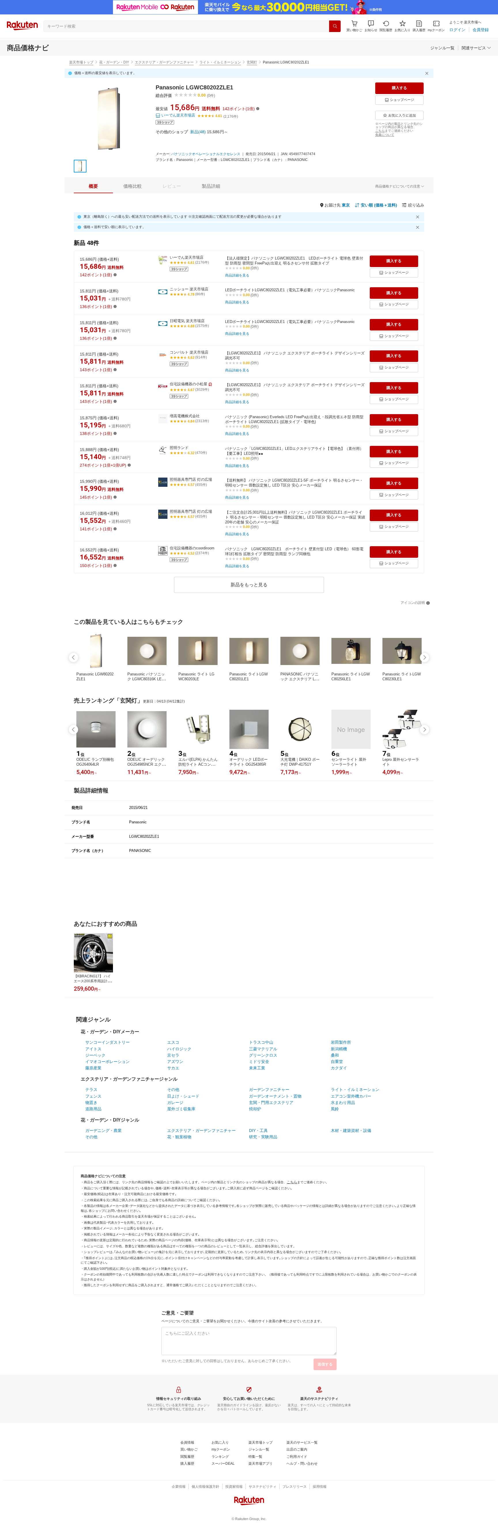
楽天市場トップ (81, 62)
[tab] (93, 186)
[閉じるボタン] (427, 73)
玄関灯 (252, 62)
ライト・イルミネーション (220, 62)
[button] (371, 26)
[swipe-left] (73, 657)
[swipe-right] (424, 657)
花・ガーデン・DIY (114, 62)
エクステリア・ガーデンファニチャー (164, 62)
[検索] (335, 26)
